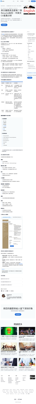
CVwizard (19, 402)
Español (26, 389)
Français (3, 390)
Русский (7, 393)
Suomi (8, 392)
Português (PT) (31, 390)
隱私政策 (16, 382)
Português (26, 390)
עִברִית (16, 393)
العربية (18, 393)
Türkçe (19, 392)
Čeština (23, 392)
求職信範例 (10, 382)
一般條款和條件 (17, 381)
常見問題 (21, 1)
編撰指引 (24, 380)
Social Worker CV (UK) (6, 217)
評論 (23, 379)
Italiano (7, 390)
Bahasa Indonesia (6, 389)
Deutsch (14, 389)
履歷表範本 (10, 377)
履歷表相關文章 (10, 380)
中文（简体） (23, 393)
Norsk (19, 390)
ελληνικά (26, 392)
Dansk (11, 389)
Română (4, 392)
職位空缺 (2, 380)
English (18, 389)
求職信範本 (10, 381)
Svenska (11, 392)
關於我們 (24, 377)
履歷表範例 (10, 379)
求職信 (2, 379)
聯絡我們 (16, 379)
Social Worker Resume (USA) (17, 217)
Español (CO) (31, 389)
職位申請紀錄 (3, 381)
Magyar (11, 390)
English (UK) (22, 389)
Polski (22, 390)
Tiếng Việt (15, 392)
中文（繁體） (28, 393)
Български (31, 392)
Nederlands (15, 390)
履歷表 (2, 377)
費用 (18, 1)
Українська (12, 393)
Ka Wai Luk (4, 8)
